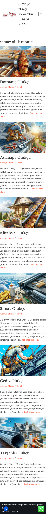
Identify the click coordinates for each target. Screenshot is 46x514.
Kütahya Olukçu (15, 233)
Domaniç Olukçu (15, 82)
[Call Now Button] (5, 508)
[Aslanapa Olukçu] (23, 137)
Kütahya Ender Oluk (11, 504)
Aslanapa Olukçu (15, 157)
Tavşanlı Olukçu (15, 453)
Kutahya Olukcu (7, 87)
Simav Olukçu (13, 308)
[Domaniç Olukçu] (23, 61)
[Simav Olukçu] (23, 288)
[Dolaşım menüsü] (41, 14)
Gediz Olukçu (12, 381)
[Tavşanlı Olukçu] (23, 433)
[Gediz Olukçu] (23, 360)
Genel (19, 87)
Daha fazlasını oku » (30, 339)
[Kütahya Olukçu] (23, 212)
